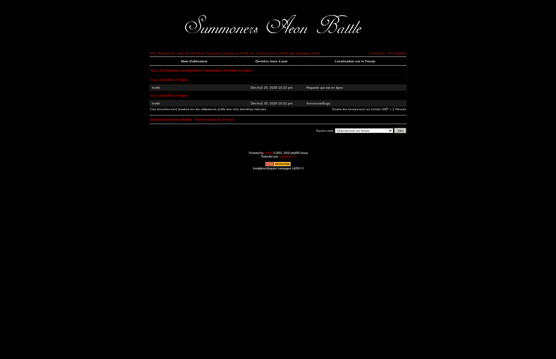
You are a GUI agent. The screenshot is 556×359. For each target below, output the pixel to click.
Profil (244, 53)
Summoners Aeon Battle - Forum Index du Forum (192, 119)
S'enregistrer (397, 53)
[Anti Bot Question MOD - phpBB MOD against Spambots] (278, 165)
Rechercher (166, 53)
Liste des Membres (191, 53)
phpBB (268, 153)
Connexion (377, 53)
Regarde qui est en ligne (324, 87)
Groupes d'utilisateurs (223, 53)
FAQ (152, 53)
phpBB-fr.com (288, 156)
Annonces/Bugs (318, 103)
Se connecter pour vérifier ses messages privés (285, 53)
